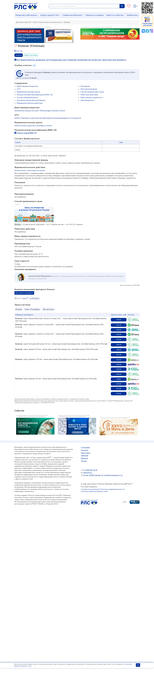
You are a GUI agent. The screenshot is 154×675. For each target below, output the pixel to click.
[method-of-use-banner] (44, 35)
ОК (138, 665)
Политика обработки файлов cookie (94, 491)
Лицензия (84, 455)
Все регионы (48, 309)
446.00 (118, 320)
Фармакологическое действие (30, 103)
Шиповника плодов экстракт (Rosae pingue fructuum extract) (39, 110)
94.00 (119, 379)
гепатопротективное (36, 170)
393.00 (118, 364)
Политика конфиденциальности (112, 489)
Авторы (84, 461)
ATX (18, 89)
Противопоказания (88, 89)
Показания (85, 86)
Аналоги (18, 55)
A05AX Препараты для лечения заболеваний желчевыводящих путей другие (47, 118)
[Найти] (122, 6)
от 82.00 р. (34, 298)
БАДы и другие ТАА (49, 15)
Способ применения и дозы (92, 92)
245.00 (118, 384)
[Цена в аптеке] (133, 320)
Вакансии (84, 458)
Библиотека (132, 15)
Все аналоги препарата (24, 293)
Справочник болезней (72, 15)
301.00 (118, 325)
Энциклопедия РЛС (24, 22)
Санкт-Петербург (32, 309)
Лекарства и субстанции (25, 15)
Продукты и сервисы (94, 15)
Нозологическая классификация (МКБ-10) (35, 94)
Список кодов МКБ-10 (27, 133)
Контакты (84, 450)
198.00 (118, 350)
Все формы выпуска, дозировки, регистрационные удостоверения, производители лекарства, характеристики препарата (71, 60)
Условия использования (90, 489)
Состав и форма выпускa (27, 97)
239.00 (118, 360)
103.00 (118, 334)
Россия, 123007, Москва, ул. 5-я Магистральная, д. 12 (103, 475)
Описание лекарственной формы (31, 100)
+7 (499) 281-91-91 (90, 470)
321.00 (118, 388)
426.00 (118, 369)
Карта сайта (85, 453)
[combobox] (84, 6)
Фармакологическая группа (28, 92)
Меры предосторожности (91, 97)
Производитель (87, 100)
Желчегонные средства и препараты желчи (47, 22)
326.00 (118, 330)
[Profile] (136, 6)
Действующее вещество (27, 86)
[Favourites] (129, 6)
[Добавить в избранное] (15, 46)
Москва (18, 309)
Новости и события (114, 15)
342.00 (118, 339)
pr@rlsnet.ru (87, 473)
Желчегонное (20, 170)
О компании (85, 447)
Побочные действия (89, 94)
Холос (25, 298)
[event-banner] (119, 427)
